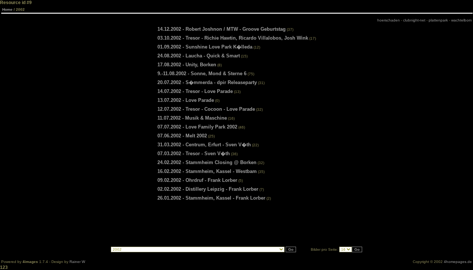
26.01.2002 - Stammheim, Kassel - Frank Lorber (211, 198)
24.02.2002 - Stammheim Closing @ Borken (206, 162)
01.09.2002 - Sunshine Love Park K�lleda (204, 47)
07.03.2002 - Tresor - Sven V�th (193, 153)
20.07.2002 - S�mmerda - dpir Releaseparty (207, 82)
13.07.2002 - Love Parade (185, 100)
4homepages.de (458, 262)
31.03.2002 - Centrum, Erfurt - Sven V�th (204, 144)
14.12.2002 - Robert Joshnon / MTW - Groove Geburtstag (221, 29)
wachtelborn (461, 20)
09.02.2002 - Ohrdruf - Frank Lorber (197, 180)
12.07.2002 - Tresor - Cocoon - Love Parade (206, 109)
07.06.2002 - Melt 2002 (182, 136)
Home (7, 9)
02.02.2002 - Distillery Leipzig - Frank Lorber (207, 189)
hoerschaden (388, 20)
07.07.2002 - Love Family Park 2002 (197, 127)
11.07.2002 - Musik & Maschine (192, 118)
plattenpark (438, 20)
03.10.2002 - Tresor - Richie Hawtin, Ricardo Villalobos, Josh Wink (232, 38)
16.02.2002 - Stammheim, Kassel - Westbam (207, 171)
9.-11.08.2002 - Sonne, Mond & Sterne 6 (201, 73)
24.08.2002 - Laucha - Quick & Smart (198, 56)
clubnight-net (414, 20)
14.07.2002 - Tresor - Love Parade (195, 91)
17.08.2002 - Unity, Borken (186, 64)
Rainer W (77, 262)
